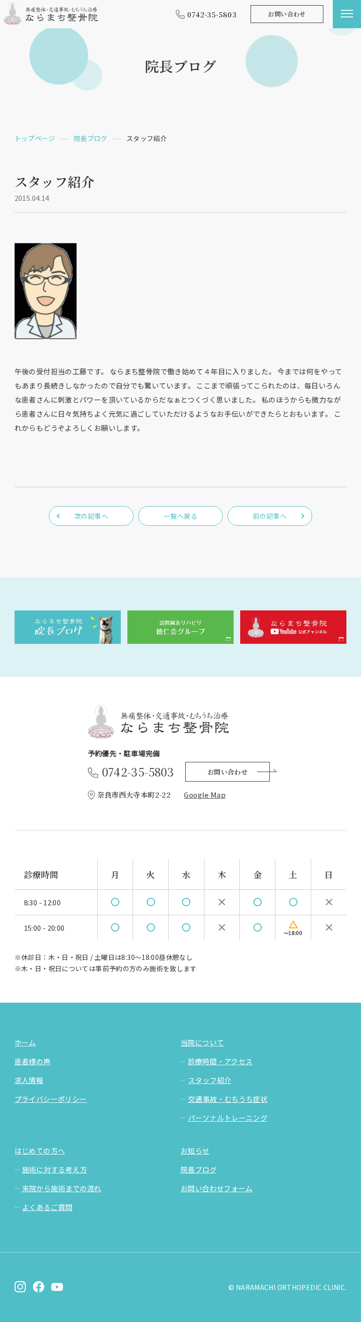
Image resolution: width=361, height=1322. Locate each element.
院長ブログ (198, 1169)
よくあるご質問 (47, 1207)
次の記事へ (91, 516)
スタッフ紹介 (209, 1080)
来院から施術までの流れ (62, 1188)
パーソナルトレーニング (227, 1118)
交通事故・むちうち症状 (227, 1099)
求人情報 (29, 1080)
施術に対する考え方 (54, 1169)
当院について (202, 1042)
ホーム (25, 1042)
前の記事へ (270, 516)
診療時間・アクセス (220, 1061)
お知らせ (195, 1151)
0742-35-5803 (212, 14)
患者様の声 (33, 1061)
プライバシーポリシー (51, 1099)
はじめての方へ (40, 1151)
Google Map (205, 795)
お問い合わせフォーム (216, 1188)
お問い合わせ (287, 13)
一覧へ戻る (180, 516)
